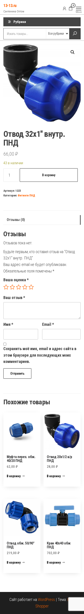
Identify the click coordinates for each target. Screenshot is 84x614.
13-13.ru (10, 5)
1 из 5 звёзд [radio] (6, 287)
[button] (73, 52)
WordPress (46, 599)
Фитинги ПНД (26, 195)
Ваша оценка (16, 279)
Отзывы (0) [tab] (16, 220)
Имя (8, 324)
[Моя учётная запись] (64, 8)
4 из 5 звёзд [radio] (25, 287)
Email (48, 324)
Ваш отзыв (14, 297)
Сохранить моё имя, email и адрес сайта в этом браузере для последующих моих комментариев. (39, 355)
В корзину (48, 175)
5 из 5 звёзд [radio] (31, 287)
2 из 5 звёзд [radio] (12, 287)
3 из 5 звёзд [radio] (18, 287)
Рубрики (19, 22)
